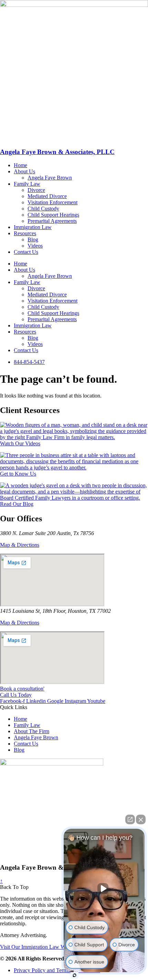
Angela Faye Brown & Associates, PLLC (57, 151)
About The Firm (31, 731)
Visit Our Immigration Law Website (39, 947)
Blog (33, 239)
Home (20, 165)
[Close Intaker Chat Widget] (141, 819)
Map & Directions (19, 545)
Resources (25, 233)
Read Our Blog (16, 504)
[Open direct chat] (130, 819)
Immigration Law (33, 227)
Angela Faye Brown (50, 178)
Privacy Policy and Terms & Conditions (57, 970)
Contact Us (26, 252)
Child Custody (43, 208)
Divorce (36, 190)
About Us (24, 171)
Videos (35, 246)
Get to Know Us (18, 474)
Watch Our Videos (20, 443)
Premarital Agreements (52, 221)
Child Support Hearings (53, 215)
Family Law (27, 184)
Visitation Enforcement (52, 202)
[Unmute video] (104, 888)
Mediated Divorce (47, 196)
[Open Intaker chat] (74, 975)
